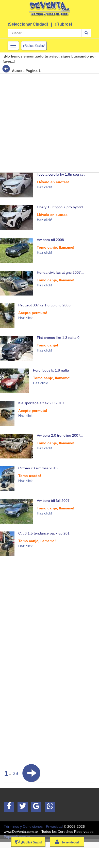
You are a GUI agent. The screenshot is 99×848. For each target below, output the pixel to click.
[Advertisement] (49, 122)
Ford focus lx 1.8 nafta (51, 370)
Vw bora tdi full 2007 (53, 501)
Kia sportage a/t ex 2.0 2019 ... (43, 403)
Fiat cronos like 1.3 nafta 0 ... (60, 338)
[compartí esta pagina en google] (36, 807)
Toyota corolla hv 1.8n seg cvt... (62, 174)
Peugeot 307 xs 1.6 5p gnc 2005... (46, 305)
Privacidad (54, 826)
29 (15, 773)
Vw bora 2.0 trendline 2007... (60, 435)
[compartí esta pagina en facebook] (9, 807)
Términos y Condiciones (23, 826)
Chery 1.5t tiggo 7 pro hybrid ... (62, 207)
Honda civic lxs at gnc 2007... (60, 272)
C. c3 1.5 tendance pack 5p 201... (45, 533)
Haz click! (44, 187)
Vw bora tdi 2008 (50, 240)
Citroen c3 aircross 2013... (39, 468)
